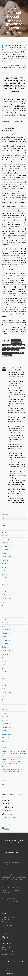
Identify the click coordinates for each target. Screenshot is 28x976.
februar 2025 (5, 581)
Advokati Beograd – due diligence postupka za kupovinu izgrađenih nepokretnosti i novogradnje (12, 761)
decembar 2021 (6, 682)
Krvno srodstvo (5, 352)
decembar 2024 (6, 588)
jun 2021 (4, 703)
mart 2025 (4, 577)
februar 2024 (5, 623)
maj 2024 (4, 612)
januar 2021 (5, 720)
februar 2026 (5, 539)
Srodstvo (21, 352)
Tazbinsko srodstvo (6, 355)
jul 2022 (4, 657)
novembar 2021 (6, 685)
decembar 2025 (6, 546)
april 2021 (4, 710)
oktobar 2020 (5, 730)
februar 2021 (5, 717)
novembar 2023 (6, 633)
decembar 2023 (6, 630)
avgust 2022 (5, 654)
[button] (25, 1)
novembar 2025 (6, 549)
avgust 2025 (5, 560)
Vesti (14, 8)
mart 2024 (4, 619)
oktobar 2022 (5, 647)
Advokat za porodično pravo (8, 345)
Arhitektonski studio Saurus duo (11, 952)
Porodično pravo (14, 352)
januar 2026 (5, 543)
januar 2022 (5, 678)
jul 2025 (4, 563)
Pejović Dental (6, 947)
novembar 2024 (6, 591)
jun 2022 (4, 661)
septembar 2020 (6, 734)
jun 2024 (4, 609)
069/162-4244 (8, 922)
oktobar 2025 (5, 553)
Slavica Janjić (10, 32)
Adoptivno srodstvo (16, 340)
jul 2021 (4, 699)
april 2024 (4, 616)
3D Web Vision (10, 973)
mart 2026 (4, 536)
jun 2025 (4, 567)
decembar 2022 (6, 640)
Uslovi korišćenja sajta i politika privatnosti (11, 864)
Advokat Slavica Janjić (16, 342)
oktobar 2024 (5, 595)
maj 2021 (4, 706)
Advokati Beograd (20, 345)
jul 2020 (4, 741)
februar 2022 (5, 675)
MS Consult (5, 949)
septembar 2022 (6, 650)
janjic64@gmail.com (12, 817)
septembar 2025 (6, 556)
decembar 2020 (6, 723)
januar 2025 (5, 584)
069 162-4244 (8, 814)
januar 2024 (5, 626)
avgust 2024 (5, 602)
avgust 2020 (5, 737)
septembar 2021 (6, 692)
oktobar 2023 (5, 636)
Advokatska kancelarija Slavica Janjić (10, 350)
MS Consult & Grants (8, 954)
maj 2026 (4, 529)
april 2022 (4, 668)
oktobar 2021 (5, 689)
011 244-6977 (8, 810)
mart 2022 (4, 671)
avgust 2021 (5, 696)
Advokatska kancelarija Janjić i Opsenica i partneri (13, 347)
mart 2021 (4, 713)
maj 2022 (4, 664)
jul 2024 (4, 605)
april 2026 (4, 532)
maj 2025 (4, 570)
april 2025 (4, 574)
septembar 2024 (6, 598)
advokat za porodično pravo (10, 280)
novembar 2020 (6, 727)
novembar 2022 (6, 643)
